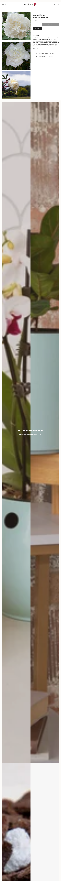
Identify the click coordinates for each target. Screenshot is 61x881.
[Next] (58, 1)
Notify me (37, 28)
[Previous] (3, 1)
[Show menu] (2, 4)
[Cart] (58, 4)
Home (34, 13)
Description (36, 35)
